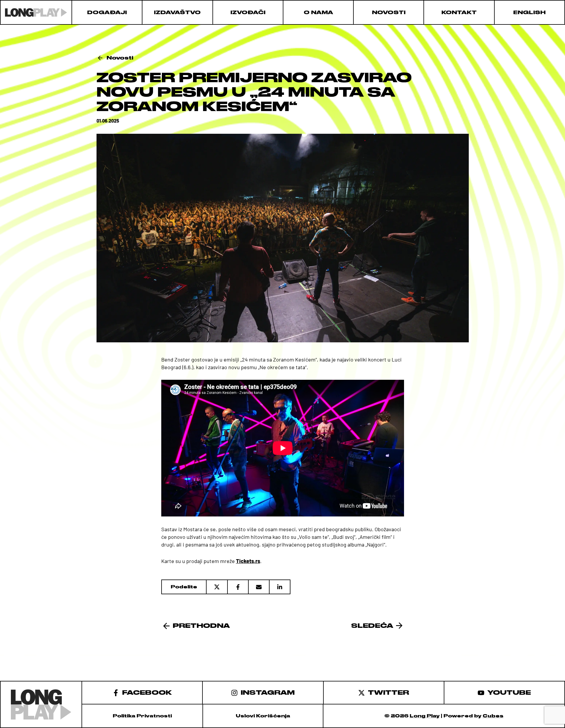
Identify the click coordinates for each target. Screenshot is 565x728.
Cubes (493, 716)
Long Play (425, 716)
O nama (318, 12)
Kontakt (459, 12)
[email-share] (258, 587)
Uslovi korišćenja (263, 716)
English (529, 12)
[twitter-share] (216, 587)
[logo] (36, 12)
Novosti (389, 12)
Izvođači (247, 12)
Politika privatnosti (142, 716)
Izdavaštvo (177, 12)
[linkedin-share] (279, 587)
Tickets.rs (248, 561)
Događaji (107, 12)
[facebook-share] (237, 587)
